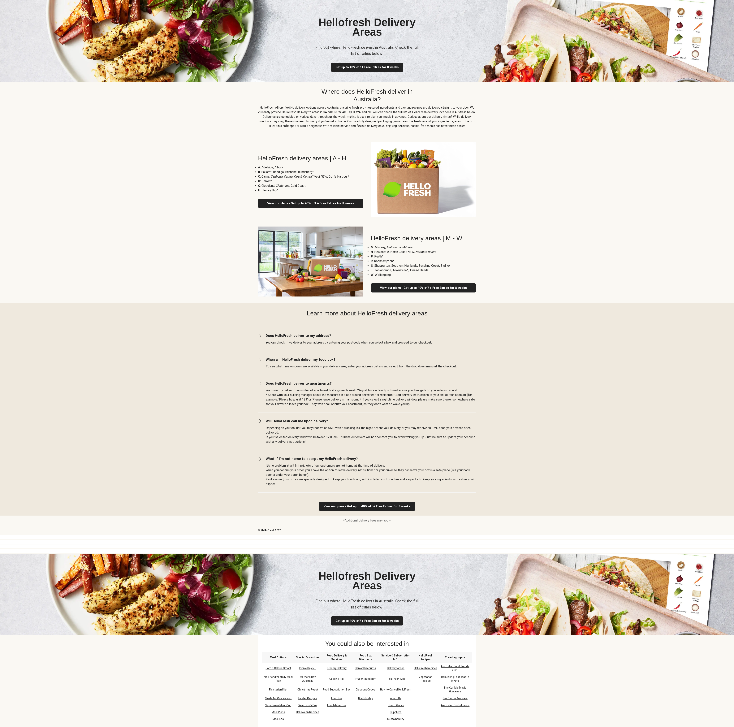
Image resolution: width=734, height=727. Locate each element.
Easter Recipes (307, 698)
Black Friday (365, 698)
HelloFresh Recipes (425, 668)
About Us (395, 698)
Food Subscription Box (336, 689)
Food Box (336, 698)
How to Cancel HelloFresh (395, 689)
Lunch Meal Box (336, 705)
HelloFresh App (396, 678)
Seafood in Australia (455, 698)
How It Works (396, 705)
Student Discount (365, 678)
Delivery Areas (395, 668)
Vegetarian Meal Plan (278, 705)
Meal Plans (278, 712)
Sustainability (395, 719)
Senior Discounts (365, 668)
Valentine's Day (307, 705)
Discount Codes (365, 689)
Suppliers (395, 712)
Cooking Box (336, 678)
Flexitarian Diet (278, 689)
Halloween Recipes (307, 712)
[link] (367, 506)
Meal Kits (278, 719)
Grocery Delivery (337, 668)
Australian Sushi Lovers (455, 705)
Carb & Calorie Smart (278, 668)
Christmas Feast (307, 689)
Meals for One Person (278, 698)
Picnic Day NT (307, 668)
